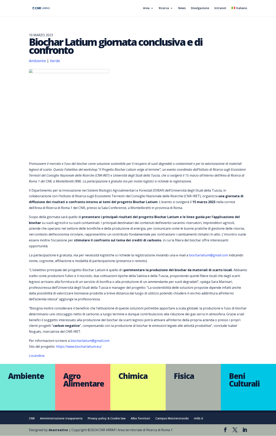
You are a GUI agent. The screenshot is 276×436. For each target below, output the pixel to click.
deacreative (58, 430)
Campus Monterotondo (172, 418)
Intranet (220, 8)
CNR (32, 418)
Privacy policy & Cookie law (106, 418)
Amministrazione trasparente (61, 418)
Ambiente (37, 60)
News (182, 8)
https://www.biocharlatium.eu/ (79, 346)
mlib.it (198, 418)
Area (146, 8)
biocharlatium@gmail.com (208, 255)
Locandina (36, 355)
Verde (55, 60)
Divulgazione (200, 8)
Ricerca (164, 8)
